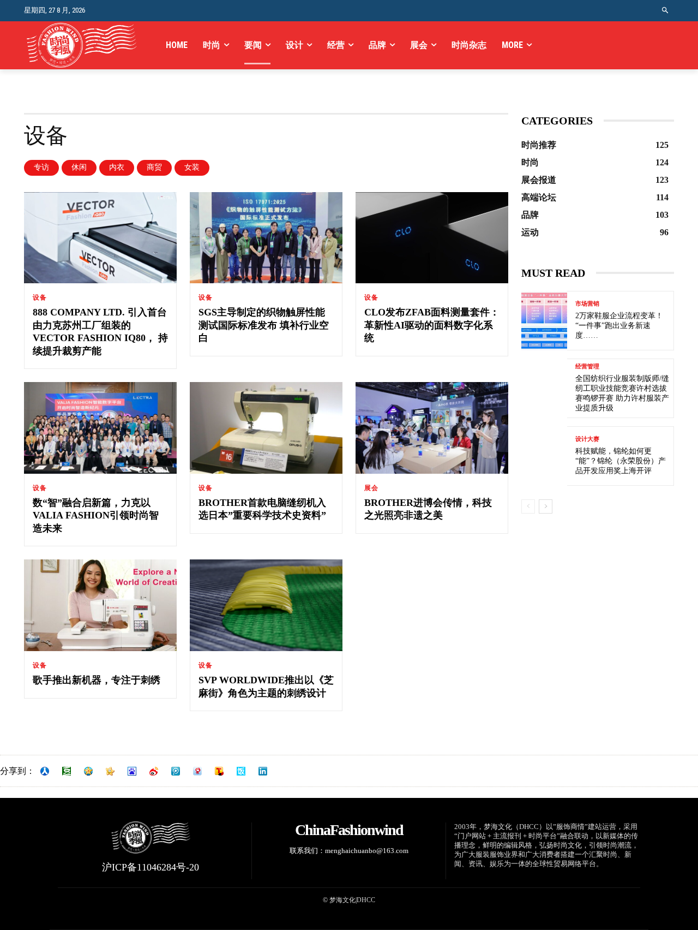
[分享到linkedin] (262, 771)
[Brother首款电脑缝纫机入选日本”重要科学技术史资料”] (266, 428)
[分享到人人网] (44, 771)
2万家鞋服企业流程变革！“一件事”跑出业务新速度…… (619, 325)
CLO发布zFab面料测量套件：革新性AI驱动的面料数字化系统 (432, 325)
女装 (192, 167)
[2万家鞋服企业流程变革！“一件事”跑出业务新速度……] (544, 320)
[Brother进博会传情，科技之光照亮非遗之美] (432, 428)
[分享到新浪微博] (153, 771)
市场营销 (587, 304)
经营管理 (587, 366)
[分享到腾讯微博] (175, 771)
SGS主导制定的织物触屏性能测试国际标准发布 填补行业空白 (263, 325)
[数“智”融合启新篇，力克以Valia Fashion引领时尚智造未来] (100, 428)
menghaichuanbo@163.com (366, 850)
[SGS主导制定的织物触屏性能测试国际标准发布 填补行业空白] (266, 238)
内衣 (116, 167)
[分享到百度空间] (132, 771)
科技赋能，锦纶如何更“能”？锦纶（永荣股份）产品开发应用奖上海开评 (620, 461)
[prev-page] (528, 506)
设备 (40, 297)
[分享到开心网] (110, 771)
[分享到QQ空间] (88, 771)
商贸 (154, 167)
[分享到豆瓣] (66, 771)
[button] (665, 10)
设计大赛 (587, 439)
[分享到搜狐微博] (219, 771)
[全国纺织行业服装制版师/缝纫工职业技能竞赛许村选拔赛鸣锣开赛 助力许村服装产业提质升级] (544, 388)
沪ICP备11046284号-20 (150, 867)
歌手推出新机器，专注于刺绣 (96, 680)
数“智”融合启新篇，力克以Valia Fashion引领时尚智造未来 (96, 515)
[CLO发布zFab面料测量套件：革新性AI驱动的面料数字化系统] (432, 238)
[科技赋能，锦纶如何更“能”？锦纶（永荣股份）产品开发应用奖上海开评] (544, 456)
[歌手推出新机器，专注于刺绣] (100, 605)
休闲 (79, 167)
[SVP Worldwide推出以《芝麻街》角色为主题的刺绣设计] (266, 605)
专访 (41, 167)
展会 (371, 488)
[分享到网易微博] (197, 771)
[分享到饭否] (241, 771)
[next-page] (545, 506)
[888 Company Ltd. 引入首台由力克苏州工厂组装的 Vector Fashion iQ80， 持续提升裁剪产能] (100, 238)
